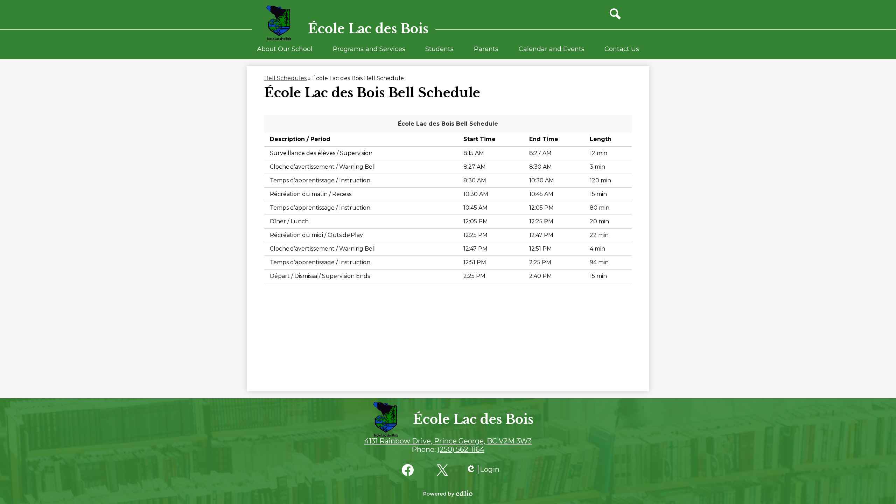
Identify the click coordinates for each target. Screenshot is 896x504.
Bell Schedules (285, 78)
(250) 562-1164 (461, 449)
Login (482, 469)
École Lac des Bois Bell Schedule (448, 123)
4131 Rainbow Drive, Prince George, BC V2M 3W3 (448, 441)
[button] (284, 52)
